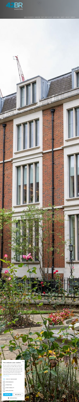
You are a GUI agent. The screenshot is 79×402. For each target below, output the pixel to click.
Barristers (37, 17)
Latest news (56, 17)
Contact (73, 17)
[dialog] (13, 380)
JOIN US (67, 17)
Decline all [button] (18, 394)
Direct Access (48, 17)
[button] (13, 398)
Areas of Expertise (29, 17)
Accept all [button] (8, 394)
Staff (42, 17)
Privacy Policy (6, 375)
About (62, 17)
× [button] (23, 361)
